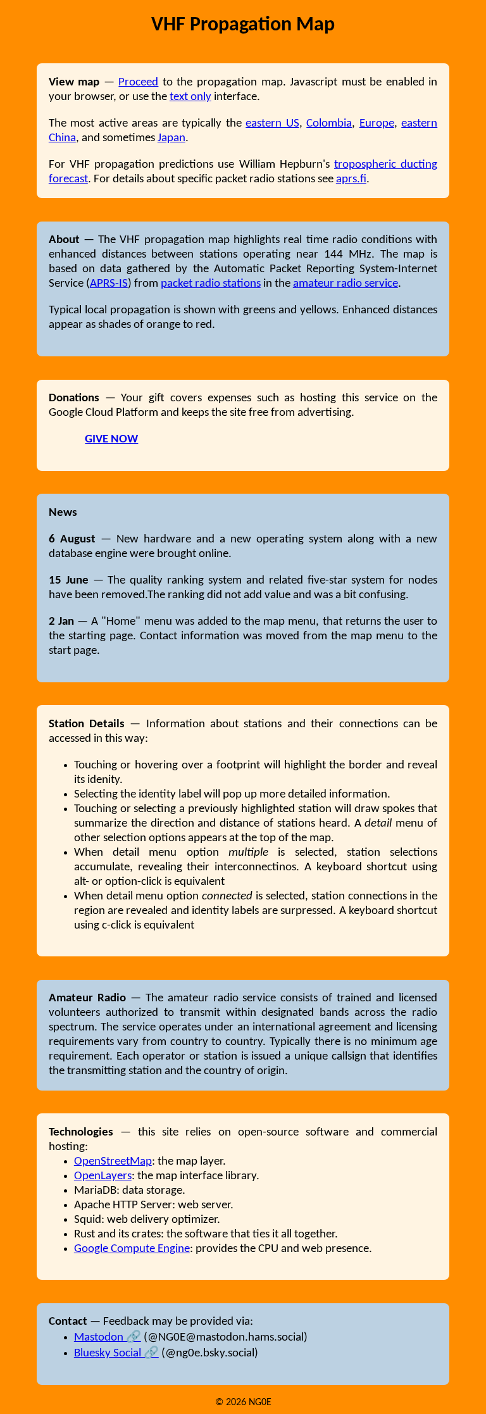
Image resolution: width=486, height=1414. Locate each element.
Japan (171, 138)
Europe (376, 124)
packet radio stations (211, 284)
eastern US (272, 124)
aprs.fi (351, 179)
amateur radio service (345, 284)
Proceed (138, 83)
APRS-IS (109, 284)
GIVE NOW (111, 440)
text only (190, 97)
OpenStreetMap (113, 1162)
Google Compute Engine (132, 1249)
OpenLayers (103, 1176)
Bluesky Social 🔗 (116, 1354)
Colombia (329, 124)
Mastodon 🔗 (107, 1338)
